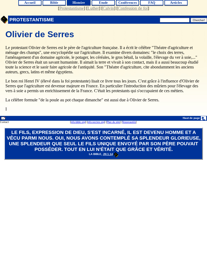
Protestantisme (71, 8)
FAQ (151, 3)
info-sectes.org (96, 122)
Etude (103, 3)
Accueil (30, 3)
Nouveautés (129, 122)
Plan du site (113, 122)
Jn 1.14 (108, 154)
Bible (54, 3)
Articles (176, 3)
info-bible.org (78, 122)
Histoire (79, 3)
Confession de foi (133, 8)
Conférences (127, 3)
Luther (93, 8)
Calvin (108, 8)
